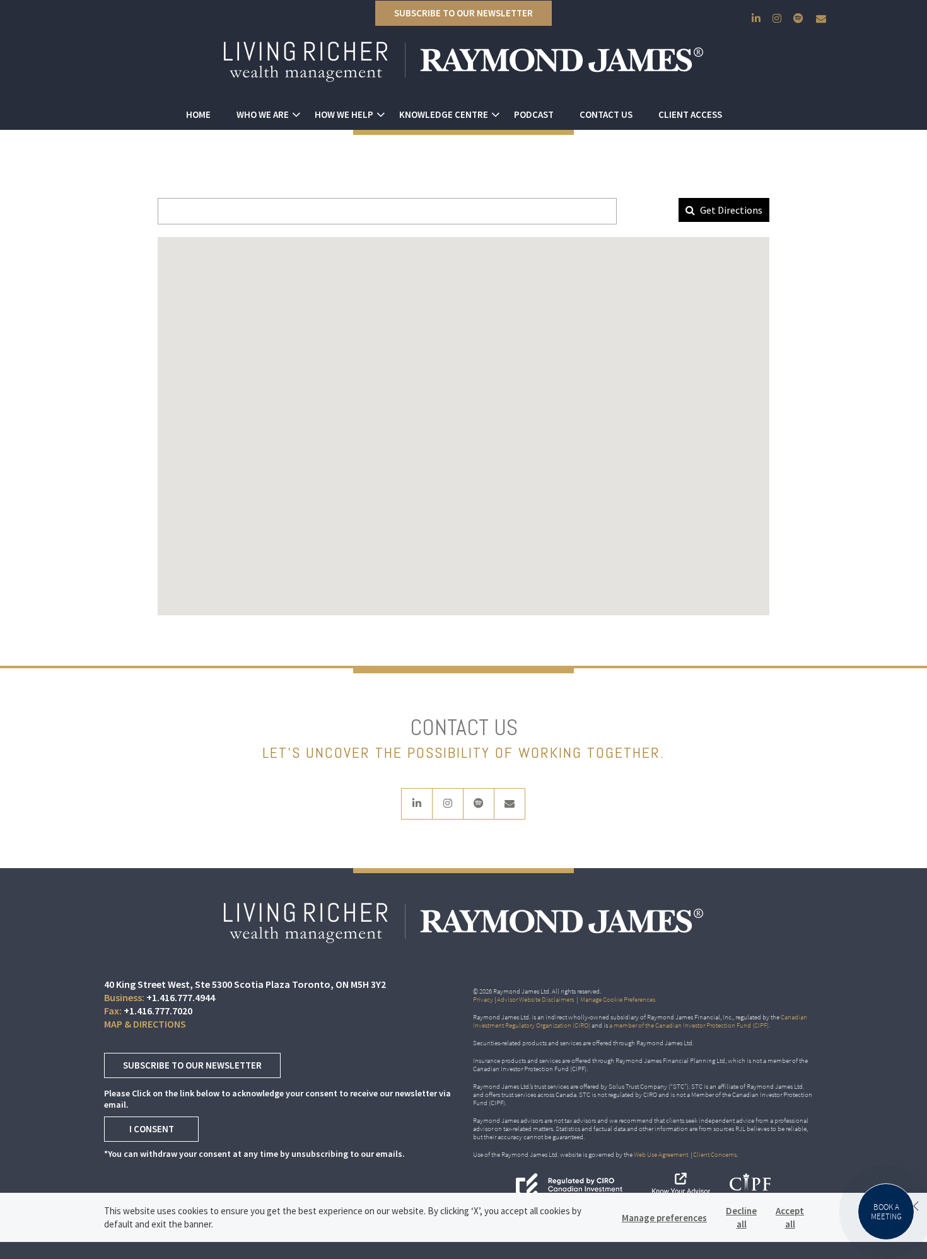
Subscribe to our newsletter (463, 13)
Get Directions (730, 210)
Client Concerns (715, 1154)
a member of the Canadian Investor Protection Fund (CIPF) (689, 1025)
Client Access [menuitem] (690, 114)
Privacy (483, 999)
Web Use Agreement (661, 1154)
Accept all (790, 1217)
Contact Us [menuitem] (606, 114)
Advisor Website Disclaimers (535, 999)
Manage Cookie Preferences (617, 999)
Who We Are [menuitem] (262, 114)
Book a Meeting (886, 1211)
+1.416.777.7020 (158, 1010)
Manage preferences (664, 1218)
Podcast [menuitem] (534, 114)
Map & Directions (145, 1024)
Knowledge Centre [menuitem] (443, 114)
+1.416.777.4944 (180, 997)
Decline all (741, 1217)
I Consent (151, 1129)
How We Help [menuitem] (344, 114)
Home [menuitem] (198, 114)
